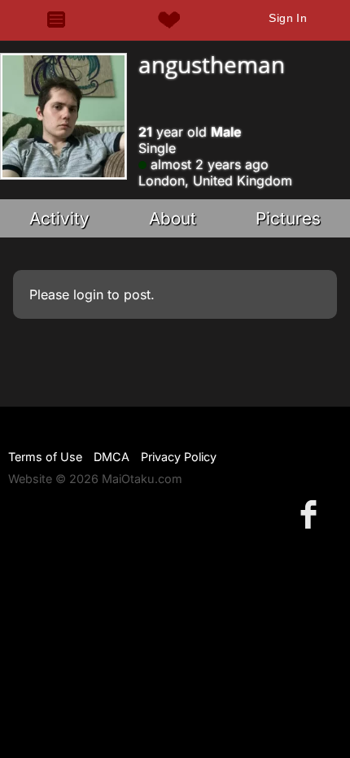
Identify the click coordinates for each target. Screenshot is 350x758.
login (88, 294)
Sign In (288, 17)
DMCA (111, 457)
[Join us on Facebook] (311, 513)
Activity (59, 218)
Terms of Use (45, 457)
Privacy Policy (179, 457)
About (172, 218)
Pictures (288, 218)
